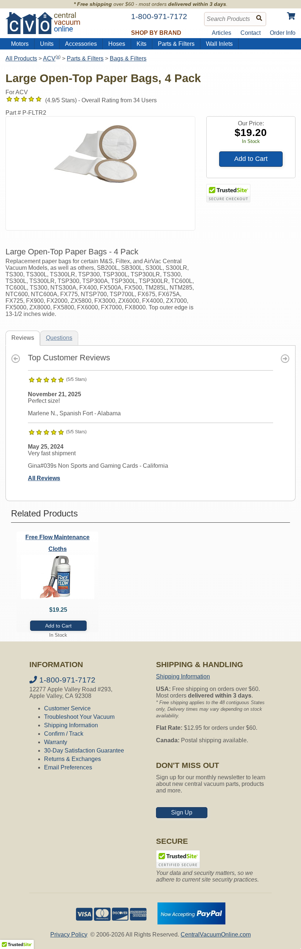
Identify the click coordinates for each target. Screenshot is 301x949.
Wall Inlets (219, 44)
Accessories (81, 44)
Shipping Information (71, 725)
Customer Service (67, 708)
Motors (20, 44)
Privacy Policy (68, 934)
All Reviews (44, 478)
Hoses (116, 44)
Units (47, 44)
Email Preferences (68, 767)
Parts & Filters (176, 44)
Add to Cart (251, 158)
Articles (221, 33)
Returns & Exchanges (72, 759)
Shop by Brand (156, 33)
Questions (59, 338)
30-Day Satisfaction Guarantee (84, 750)
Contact (250, 33)
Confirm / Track (63, 734)
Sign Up (181, 812)
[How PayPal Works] (191, 922)
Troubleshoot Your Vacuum (79, 717)
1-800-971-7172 (66, 680)
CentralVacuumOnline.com (216, 934)
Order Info (282, 33)
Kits (141, 44)
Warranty (55, 742)
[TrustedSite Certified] (228, 193)
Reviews (22, 338)
